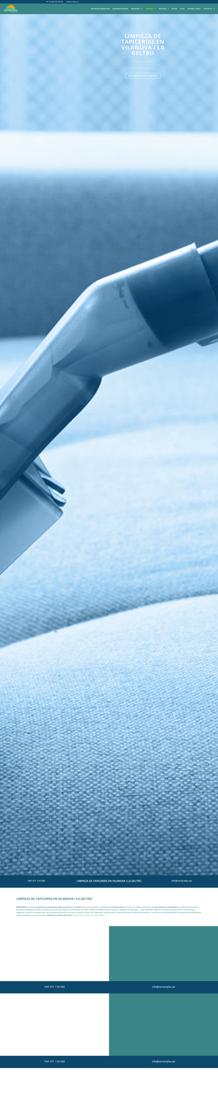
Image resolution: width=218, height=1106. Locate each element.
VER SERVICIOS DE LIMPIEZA (143, 75)
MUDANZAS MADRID (120, 9)
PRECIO (174, 9)
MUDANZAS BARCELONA (100, 9)
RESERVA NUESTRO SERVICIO (54, 972)
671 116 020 (145, 62)
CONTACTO (207, 9)
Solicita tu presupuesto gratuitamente (89, 915)
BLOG (182, 9)
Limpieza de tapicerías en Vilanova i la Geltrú (143, 44)
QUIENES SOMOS (194, 9)
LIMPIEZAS (149, 9)
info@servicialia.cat (142, 68)
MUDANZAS (135, 9)
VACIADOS (162, 9)
